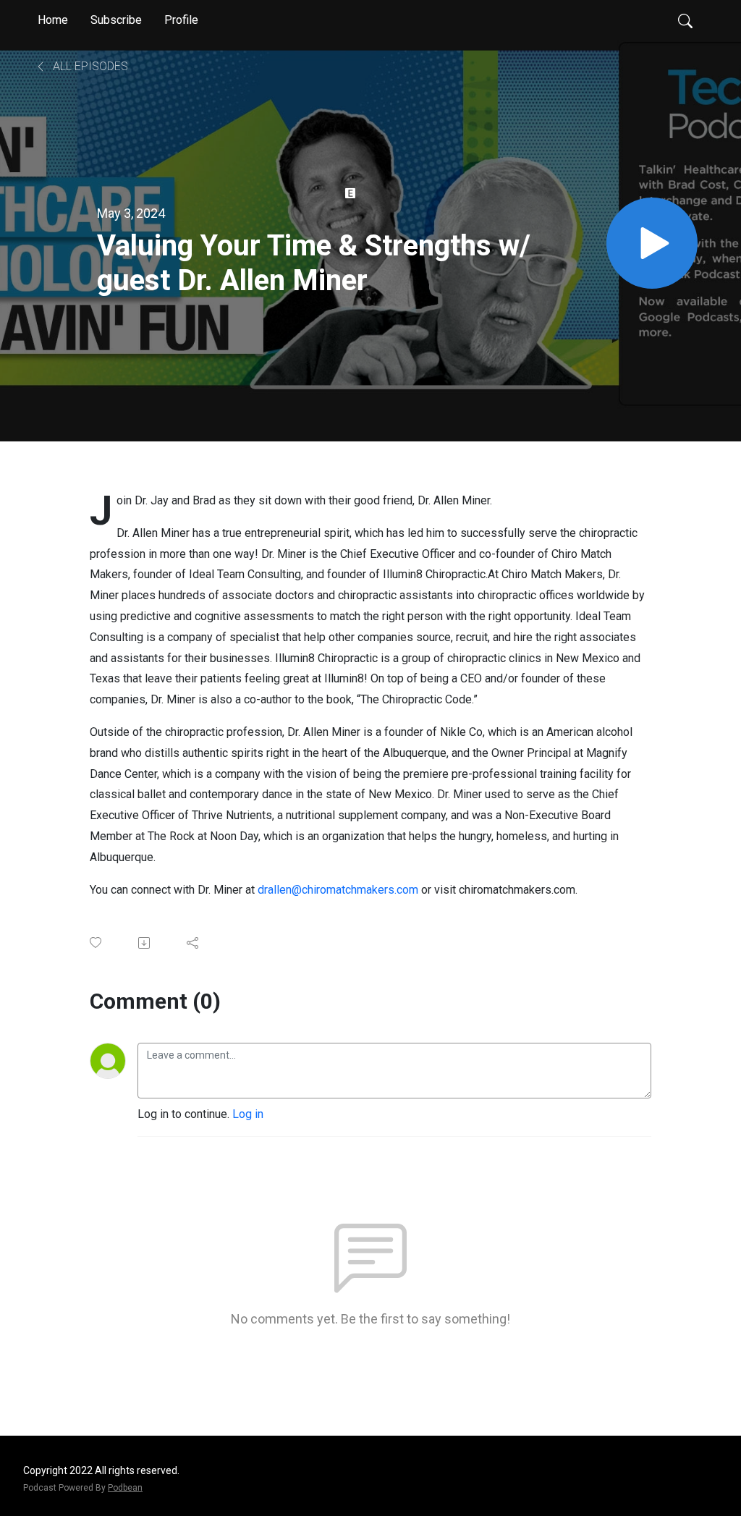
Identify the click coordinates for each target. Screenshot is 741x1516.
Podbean (125, 1488)
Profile (181, 20)
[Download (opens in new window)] (145, 943)
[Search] (685, 20)
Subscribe (116, 20)
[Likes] (96, 942)
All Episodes (89, 66)
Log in (247, 1114)
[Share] (193, 943)
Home (53, 20)
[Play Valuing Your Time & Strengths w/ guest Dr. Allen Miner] (652, 243)
